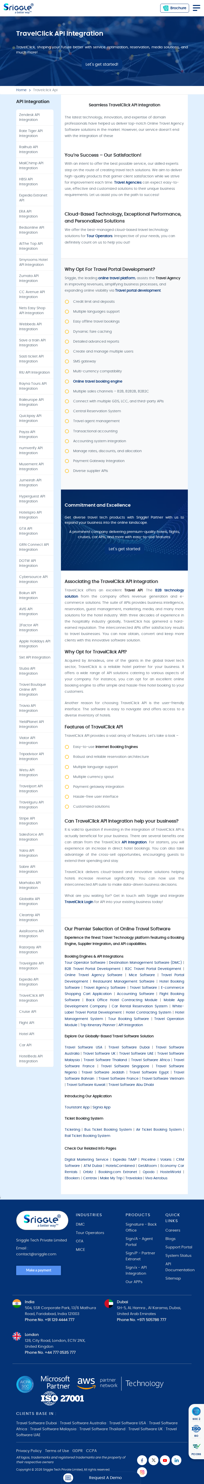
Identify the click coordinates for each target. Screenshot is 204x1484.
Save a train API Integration (32, 343)
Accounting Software (135, 994)
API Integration (131, 1025)
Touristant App (77, 1107)
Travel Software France (118, 1078)
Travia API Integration (28, 708)
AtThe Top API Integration (31, 246)
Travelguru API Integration (31, 805)
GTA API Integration (28, 531)
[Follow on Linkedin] (176, 1460)
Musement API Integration (31, 467)
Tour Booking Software (128, 1019)
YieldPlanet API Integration (31, 724)
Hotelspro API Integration (30, 515)
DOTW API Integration (28, 563)
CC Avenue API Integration (32, 294)
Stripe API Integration (28, 821)
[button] (101, 1478)
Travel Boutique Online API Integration (32, 689)
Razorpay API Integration (30, 950)
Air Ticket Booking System (159, 1129)
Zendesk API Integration (29, 117)
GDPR (77, 1451)
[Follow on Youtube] (165, 1460)
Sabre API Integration (28, 869)
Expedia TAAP (124, 1159)
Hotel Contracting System (148, 1012)
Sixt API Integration (35, 657)
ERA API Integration (28, 214)
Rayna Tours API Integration (33, 386)
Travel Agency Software (105, 987)
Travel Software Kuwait (86, 1085)
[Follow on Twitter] (153, 1460)
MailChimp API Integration (31, 166)
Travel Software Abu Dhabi (131, 1085)
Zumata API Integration (29, 278)
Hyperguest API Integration (32, 499)
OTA (79, 1241)
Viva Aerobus (156, 1178)
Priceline (148, 1159)
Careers (172, 1230)
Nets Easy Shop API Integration (32, 310)
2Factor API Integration (28, 628)
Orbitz (88, 1172)
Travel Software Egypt (148, 1072)
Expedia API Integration (28, 982)
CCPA (91, 1451)
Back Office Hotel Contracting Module (121, 1000)
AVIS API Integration (28, 611)
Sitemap (173, 1278)
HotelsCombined (120, 1166)
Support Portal (178, 1247)
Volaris (165, 1159)
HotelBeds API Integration (31, 1059)
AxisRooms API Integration (31, 934)
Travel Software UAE (136, 1053)
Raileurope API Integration (31, 402)
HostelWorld (170, 1172)
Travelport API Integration (31, 789)
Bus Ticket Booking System (108, 1129)
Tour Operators (90, 1233)
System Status (178, 1256)
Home (21, 90)
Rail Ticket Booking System (88, 1136)
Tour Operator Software (85, 962)
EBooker (71, 1178)
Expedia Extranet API (33, 198)
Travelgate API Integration (31, 966)
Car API (25, 1045)
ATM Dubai (93, 1166)
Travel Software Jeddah (103, 1072)
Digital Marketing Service (86, 1159)
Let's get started (124, 549)
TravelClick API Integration (31, 998)
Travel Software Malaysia (53, 1429)
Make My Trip (111, 1178)
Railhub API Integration (28, 149)
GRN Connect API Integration (34, 547)
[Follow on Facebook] (142, 1460)
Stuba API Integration (28, 671)
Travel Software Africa (150, 1060)
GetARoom (147, 1166)
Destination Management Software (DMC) (145, 962)
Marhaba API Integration (30, 885)
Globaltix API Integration (29, 901)
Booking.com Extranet (118, 1172)
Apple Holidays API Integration (34, 644)
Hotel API (26, 1034)
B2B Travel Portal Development (92, 969)
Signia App (101, 1107)
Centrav (90, 1178)
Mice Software (142, 975)
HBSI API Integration (28, 182)
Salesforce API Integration (31, 837)
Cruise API (27, 1012)
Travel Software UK (99, 1053)
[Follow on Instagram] (142, 1472)
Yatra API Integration (28, 853)
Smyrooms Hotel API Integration (33, 262)
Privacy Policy (29, 1451)
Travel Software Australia (83, 1423)
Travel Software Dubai (129, 1047)
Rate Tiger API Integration (31, 133)
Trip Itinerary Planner (97, 1025)
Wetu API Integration (28, 773)
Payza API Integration (28, 434)
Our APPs (134, 1282)
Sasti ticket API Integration (31, 359)
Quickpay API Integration (30, 418)
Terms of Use (57, 1451)
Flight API (26, 1023)
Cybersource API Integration (33, 579)
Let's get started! (102, 64)
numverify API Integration (31, 450)
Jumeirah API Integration (30, 483)
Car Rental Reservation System (139, 1006)
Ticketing (72, 1129)
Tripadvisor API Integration (31, 756)
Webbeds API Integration (30, 327)
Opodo (148, 1172)
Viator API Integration (28, 740)
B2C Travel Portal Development (153, 969)
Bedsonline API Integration (31, 230)
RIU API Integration (34, 372)
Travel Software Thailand (105, 1060)
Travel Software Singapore (125, 1066)
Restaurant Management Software (123, 981)
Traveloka (133, 1178)
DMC (80, 1224)
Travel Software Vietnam (163, 1078)
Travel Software (143, 987)
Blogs (170, 1239)
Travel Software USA (83, 1047)
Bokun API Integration (28, 595)
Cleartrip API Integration (29, 917)
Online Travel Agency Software (93, 975)
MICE (80, 1250)
